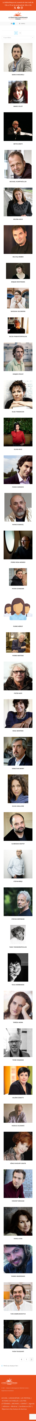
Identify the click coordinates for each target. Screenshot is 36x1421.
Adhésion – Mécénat (10, 1406)
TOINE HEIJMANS (18, 1060)
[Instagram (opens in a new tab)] (21, 8)
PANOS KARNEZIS (18, 487)
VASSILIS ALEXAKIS (18, 1126)
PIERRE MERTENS (18, 655)
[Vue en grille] (16, 33)
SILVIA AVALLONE (18, 806)
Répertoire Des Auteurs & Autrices (14, 1409)
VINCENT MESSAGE (18, 1201)
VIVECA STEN (18, 1239)
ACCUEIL (4, 1398)
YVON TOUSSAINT (18, 1351)
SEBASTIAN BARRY (18, 768)
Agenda (31, 1404)
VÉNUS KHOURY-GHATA (18, 1163)
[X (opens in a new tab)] (15, 8)
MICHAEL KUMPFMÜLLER (18, 181)
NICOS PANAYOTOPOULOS (18, 336)
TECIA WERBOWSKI (18, 985)
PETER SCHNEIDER (18, 589)
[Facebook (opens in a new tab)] (18, 8)
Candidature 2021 (25, 1406)
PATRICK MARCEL (18, 524)
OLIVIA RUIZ (18, 449)
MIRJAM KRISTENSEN (18, 282)
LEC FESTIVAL (25, 1398)
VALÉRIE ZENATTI (18, 1098)
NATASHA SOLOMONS (18, 311)
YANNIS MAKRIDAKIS (18, 1276)
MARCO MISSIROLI (18, 75)
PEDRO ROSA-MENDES (18, 562)
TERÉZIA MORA (18, 1022)
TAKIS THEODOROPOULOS (18, 947)
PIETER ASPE (18, 693)
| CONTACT (23, 1404)
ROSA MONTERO (18, 731)
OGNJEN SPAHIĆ (18, 374)
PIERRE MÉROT (18, 626)
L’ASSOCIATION (14, 1398)
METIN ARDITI (18, 144)
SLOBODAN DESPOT (18, 844)
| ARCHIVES (15, 1404)
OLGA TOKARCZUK (18, 412)
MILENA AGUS (18, 219)
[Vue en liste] (20, 33)
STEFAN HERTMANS (18, 919)
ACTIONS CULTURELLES (10, 1401)
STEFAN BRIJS (18, 881)
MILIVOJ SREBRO (18, 257)
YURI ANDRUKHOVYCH (18, 1314)
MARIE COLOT (18, 106)
